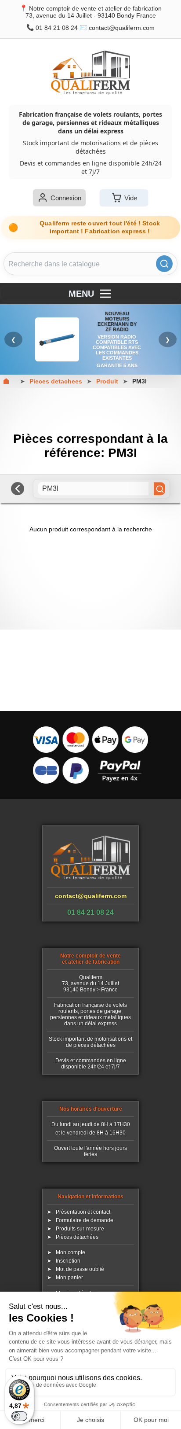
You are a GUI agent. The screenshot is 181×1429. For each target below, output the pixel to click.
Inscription (68, 1261)
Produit (107, 381)
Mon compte (70, 1252)
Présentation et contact (83, 1212)
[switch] (19, 1416)
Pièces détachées (77, 1237)
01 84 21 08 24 (57, 27)
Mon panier (69, 1277)
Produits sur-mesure (80, 1229)
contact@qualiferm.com (122, 27)
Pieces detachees (55, 381)
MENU (81, 293)
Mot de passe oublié (80, 1269)
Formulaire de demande (84, 1220)
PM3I (139, 381)
